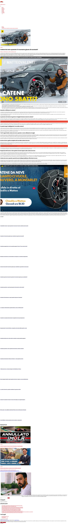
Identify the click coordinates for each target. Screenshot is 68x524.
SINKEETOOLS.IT (2, 4)
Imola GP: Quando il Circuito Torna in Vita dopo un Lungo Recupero (11, 446)
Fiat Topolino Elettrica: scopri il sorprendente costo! (9, 506)
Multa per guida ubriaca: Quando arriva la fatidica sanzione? (10, 468)
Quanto (3, 11)
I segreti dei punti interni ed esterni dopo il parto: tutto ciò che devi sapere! (12, 512)
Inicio (2, 7)
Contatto (3, 12)
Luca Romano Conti (13, 51)
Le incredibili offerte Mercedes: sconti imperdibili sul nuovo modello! (11, 510)
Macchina (3, 8)
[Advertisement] (34, 20)
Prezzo (3, 10)
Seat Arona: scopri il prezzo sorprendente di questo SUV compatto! (11, 509)
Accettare (4, 522)
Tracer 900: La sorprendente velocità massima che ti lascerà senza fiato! (12, 505)
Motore (3, 9)
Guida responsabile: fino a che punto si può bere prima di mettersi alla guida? (12, 507)
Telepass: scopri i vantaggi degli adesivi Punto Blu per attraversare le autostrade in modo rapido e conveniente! (17, 511)
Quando (1, 47)
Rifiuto (1, 522)
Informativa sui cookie (5, 517)
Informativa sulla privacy (5, 516)
